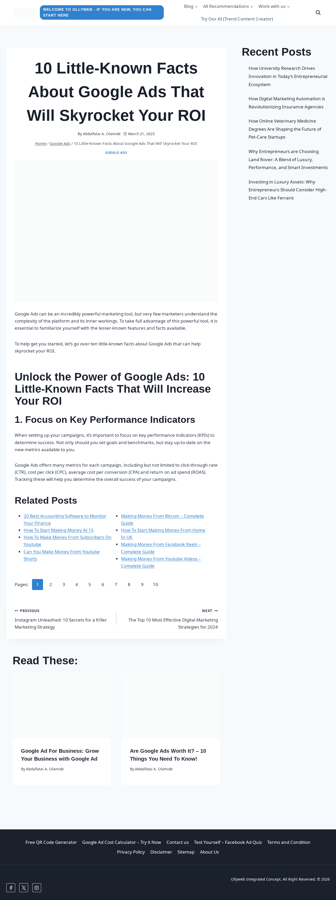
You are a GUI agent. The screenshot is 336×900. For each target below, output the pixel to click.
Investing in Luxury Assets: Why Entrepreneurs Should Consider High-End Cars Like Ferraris (288, 190)
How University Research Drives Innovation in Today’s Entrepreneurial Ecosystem (288, 76)
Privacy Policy (131, 852)
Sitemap (186, 852)
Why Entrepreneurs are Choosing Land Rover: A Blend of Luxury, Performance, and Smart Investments (288, 159)
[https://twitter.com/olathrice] (23, 887)
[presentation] (62, 706)
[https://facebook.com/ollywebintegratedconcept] (10, 887)
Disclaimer (161, 852)
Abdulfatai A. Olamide (102, 133)
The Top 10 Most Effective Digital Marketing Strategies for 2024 (173, 619)
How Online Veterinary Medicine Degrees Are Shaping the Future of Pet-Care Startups (285, 129)
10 (155, 584)
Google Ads (116, 152)
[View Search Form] (318, 12)
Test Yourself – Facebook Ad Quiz (228, 842)
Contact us (177, 842)
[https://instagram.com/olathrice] (36, 887)
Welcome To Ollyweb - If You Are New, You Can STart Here (97, 12)
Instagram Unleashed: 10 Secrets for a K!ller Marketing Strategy (61, 619)
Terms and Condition (289, 842)
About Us (209, 852)
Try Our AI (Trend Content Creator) (237, 19)
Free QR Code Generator (51, 842)
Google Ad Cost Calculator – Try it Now (121, 842)
